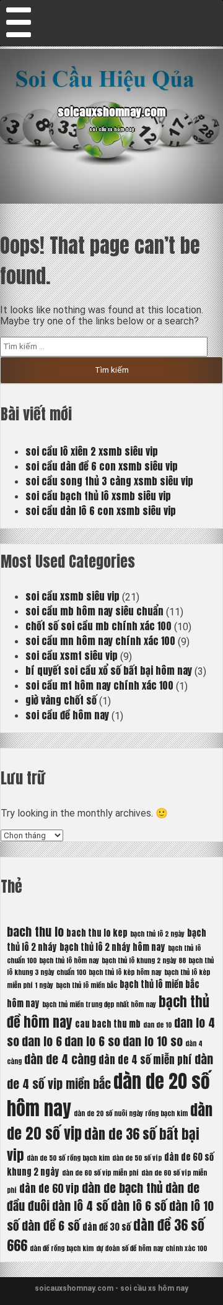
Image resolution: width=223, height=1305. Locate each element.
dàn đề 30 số (106, 1227)
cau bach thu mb (108, 1024)
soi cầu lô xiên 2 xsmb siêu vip (91, 451)
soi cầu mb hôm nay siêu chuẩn (94, 611)
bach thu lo (35, 931)
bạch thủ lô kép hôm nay (125, 972)
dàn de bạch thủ (122, 1188)
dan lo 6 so (92, 1041)
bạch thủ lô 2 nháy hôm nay (112, 947)
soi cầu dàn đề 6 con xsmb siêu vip (101, 466)
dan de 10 (157, 1025)
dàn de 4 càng (60, 1059)
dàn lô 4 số (80, 1206)
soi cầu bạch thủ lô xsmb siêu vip (98, 495)
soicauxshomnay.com (111, 111)
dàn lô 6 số (139, 1206)
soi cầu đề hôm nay (67, 715)
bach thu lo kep (97, 933)
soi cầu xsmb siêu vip (72, 596)
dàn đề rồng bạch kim (62, 1248)
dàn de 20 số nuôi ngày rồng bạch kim (131, 1113)
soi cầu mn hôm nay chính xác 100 (100, 640)
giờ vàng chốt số (61, 700)
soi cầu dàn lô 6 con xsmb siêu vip (100, 510)
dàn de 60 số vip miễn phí (100, 1173)
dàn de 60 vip (49, 1189)
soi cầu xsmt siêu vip (71, 655)
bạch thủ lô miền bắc (86, 985)
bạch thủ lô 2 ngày (157, 934)
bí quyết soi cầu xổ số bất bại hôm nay (108, 670)
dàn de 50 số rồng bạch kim (68, 1158)
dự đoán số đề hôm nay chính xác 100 (151, 1248)
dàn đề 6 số (51, 1225)
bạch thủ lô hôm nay (69, 960)
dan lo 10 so (153, 1041)
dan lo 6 (42, 1041)
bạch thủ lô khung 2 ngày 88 (144, 960)
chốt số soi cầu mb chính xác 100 (98, 625)
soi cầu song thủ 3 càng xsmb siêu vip (109, 481)
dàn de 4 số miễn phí (145, 1060)
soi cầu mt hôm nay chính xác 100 (99, 685)
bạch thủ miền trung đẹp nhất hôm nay (99, 1004)
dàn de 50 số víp (137, 1158)
